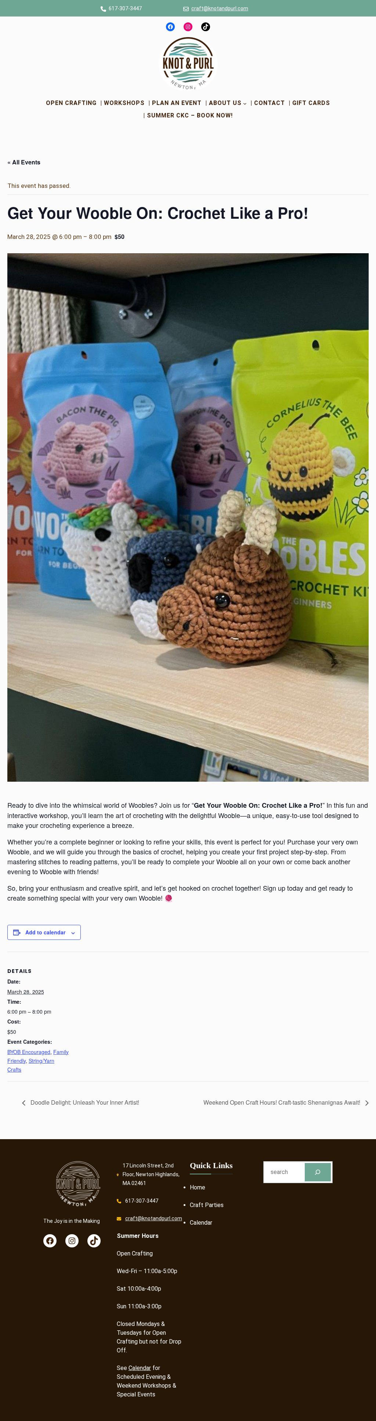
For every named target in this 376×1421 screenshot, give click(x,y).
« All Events (23, 162)
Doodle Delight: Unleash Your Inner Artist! (84, 1102)
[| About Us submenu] (245, 103)
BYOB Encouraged (28, 1051)
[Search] (318, 1172)
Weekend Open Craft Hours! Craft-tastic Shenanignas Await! (282, 1102)
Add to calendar (45, 932)
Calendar (140, 1367)
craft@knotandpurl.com (219, 8)
